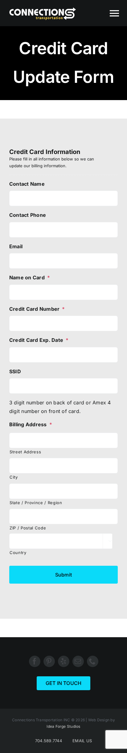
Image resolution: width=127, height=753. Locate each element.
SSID (15, 371)
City (14, 477)
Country (18, 552)
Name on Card (29, 277)
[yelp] (63, 661)
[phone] (92, 661)
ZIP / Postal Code (28, 527)
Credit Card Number (37, 309)
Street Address (25, 451)
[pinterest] (49, 661)
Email (16, 246)
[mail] (78, 661)
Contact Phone (27, 215)
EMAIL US (82, 740)
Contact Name (27, 184)
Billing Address (30, 424)
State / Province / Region (36, 502)
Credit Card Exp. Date (38, 340)
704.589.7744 (48, 740)
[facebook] (34, 661)
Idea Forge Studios (63, 726)
